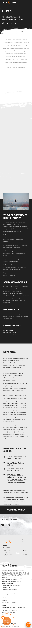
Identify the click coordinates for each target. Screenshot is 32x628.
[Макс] (28, 624)
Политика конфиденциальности (11, 581)
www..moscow (11, 17)
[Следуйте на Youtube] (11, 23)
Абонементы (5, 616)
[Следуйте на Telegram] (15, 23)
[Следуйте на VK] (7, 23)
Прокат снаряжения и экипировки (11, 614)
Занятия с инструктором (8, 612)
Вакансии (4, 600)
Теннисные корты (7, 609)
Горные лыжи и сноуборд (9, 602)
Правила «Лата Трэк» (7, 583)
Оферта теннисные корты (9, 589)
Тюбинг (4, 605)
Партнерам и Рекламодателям (9, 579)
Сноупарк (4, 604)
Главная (4, 597)
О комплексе (5, 599)
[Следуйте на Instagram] (3, 23)
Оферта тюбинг (6, 587)
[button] (3, 618)
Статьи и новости (6, 577)
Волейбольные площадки (9, 610)
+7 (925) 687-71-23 (14, 19)
